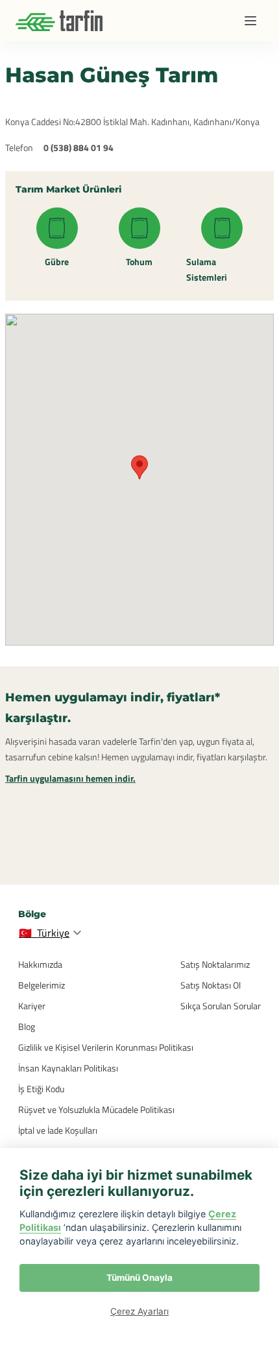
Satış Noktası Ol (210, 985)
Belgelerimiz (41, 985)
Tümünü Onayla (139, 1277)
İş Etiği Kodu (41, 1088)
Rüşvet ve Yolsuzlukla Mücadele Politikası (96, 1109)
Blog (26, 1026)
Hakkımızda (40, 964)
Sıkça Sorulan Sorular (220, 1005)
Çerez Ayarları (139, 1311)
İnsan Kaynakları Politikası (68, 1068)
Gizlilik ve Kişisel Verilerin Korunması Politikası (105, 1047)
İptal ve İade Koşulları (57, 1130)
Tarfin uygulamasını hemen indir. (70, 778)
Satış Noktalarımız (215, 964)
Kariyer (31, 1005)
